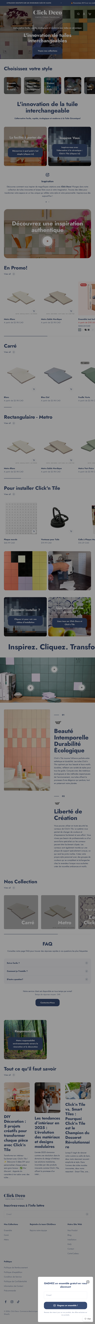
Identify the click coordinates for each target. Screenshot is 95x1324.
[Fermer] (88, 1282)
